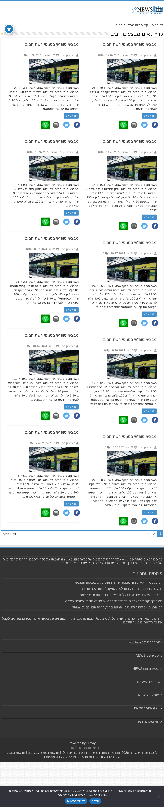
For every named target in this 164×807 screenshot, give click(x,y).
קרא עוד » (149, 116)
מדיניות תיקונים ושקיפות (60, 756)
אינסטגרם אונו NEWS (147, 668)
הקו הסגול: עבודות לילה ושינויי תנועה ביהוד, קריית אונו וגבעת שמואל (117, 607)
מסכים (95, 801)
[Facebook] (98, 748)
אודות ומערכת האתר (148, 721)
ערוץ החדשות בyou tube (145, 642)
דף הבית (157, 25)
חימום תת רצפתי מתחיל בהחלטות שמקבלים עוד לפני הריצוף (121, 588)
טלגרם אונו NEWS (149, 682)
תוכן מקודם (147, 55)
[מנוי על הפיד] (2, 33)
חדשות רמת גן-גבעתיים (43, 752)
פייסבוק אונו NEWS (149, 655)
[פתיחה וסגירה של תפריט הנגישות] (9, 29)
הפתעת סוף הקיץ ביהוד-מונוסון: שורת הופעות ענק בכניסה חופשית (118, 582)
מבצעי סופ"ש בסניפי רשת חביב (130, 44)
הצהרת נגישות (99, 752)
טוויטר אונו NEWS (150, 695)
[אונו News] (147, 9)
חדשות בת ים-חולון (74, 752)
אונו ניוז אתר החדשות (148, 708)
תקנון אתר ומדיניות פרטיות (96, 756)
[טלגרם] (80, 748)
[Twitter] (94, 748)
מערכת (71, 152)
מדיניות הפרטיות (76, 801)
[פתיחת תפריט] (159, 10)
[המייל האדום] (72, 748)
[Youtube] (90, 748)
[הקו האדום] (76, 748)
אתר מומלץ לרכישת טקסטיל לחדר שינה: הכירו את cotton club (121, 595)
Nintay (91, 743)
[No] (159, 796)
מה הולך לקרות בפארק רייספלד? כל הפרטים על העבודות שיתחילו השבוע (113, 601)
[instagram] (85, 748)
